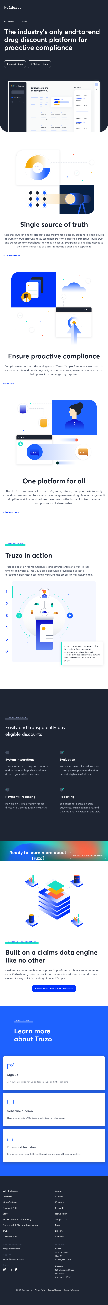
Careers (59, 1202)
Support (59, 1219)
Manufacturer (10, 1202)
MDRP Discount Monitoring (17, 1219)
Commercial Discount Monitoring (20, 1225)
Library (59, 1230)
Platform (7, 1196)
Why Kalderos (10, 1191)
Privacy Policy (40, 1290)
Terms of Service (54, 1290)
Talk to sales (8, 383)
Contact (59, 1236)
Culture (59, 1196)
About (58, 1191)
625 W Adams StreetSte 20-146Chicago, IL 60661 (64, 1273)
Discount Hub (10, 1236)
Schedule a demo (11, 512)
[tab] (8, 592)
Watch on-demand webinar (88, 855)
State (6, 1213)
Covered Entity (11, 1208)
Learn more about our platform (54, 988)
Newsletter (61, 1213)
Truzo (6, 1230)
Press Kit (59, 1208)
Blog (57, 1225)
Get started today (11, 255)
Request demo (15, 64)
